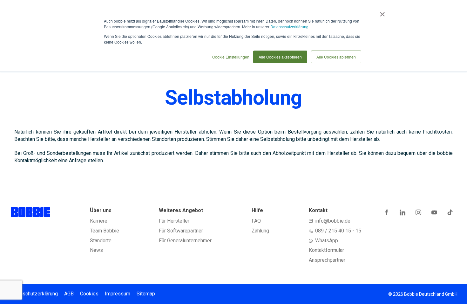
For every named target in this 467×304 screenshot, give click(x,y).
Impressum (117, 294)
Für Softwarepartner (181, 231)
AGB (69, 294)
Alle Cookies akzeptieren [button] (280, 56)
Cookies (89, 294)
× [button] (381, 12)
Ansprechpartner (327, 260)
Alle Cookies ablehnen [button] (336, 56)
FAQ (256, 221)
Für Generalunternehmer (185, 241)
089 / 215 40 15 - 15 (338, 231)
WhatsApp (326, 241)
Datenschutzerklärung (289, 26)
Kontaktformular (326, 250)
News (96, 250)
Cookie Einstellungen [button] (230, 56)
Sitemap (146, 294)
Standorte (101, 241)
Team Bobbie (104, 231)
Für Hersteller (174, 221)
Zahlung (260, 231)
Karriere (98, 221)
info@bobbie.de (332, 221)
